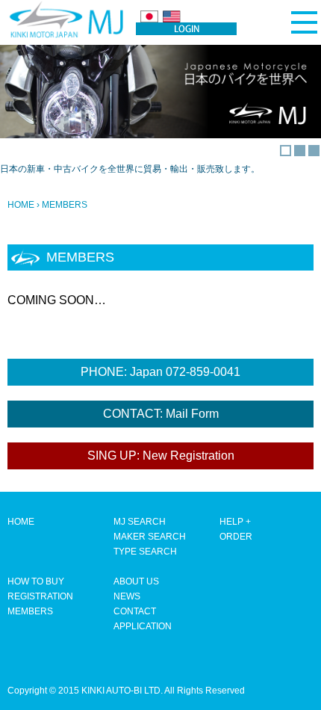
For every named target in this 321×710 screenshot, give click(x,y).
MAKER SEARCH (149, 536)
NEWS (126, 596)
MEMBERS (30, 611)
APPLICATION (142, 626)
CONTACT (134, 611)
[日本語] (149, 16)
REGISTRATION (40, 596)
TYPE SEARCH (145, 551)
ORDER (235, 536)
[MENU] (304, 22)
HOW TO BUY (35, 581)
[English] (172, 16)
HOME (20, 205)
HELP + (235, 521)
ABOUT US (136, 581)
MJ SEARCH (139, 521)
